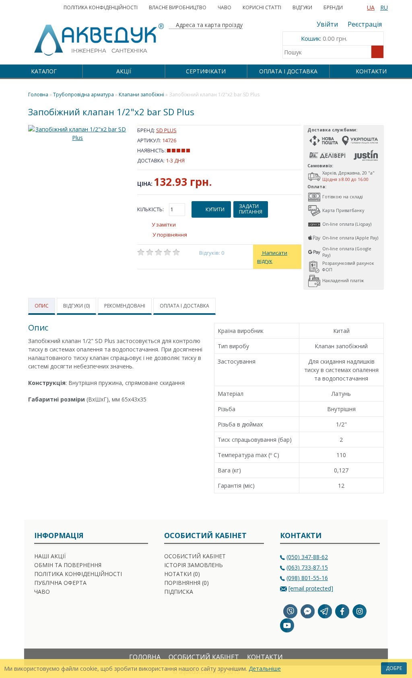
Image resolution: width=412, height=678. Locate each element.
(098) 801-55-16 (307, 578)
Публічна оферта (60, 582)
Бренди (333, 7)
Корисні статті (262, 7)
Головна (145, 657)
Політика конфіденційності (101, 7)
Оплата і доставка (288, 71)
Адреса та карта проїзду (208, 25)
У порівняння (169, 234)
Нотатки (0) (182, 574)
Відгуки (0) (76, 305)
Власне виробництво (177, 7)
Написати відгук (272, 256)
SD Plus (166, 130)
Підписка (178, 591)
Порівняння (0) (186, 582)
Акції (123, 71)
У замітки (164, 224)
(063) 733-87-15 (307, 567)
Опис (42, 305)
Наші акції (50, 556)
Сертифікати (206, 71)
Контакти (371, 71)
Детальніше (265, 668)
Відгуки (302, 7)
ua (371, 7)
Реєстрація (365, 24)
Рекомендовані (124, 305)
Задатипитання (250, 209)
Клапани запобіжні (141, 94)
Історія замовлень (193, 565)
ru (384, 7)
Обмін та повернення (67, 565)
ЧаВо (224, 7)
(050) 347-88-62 (307, 557)
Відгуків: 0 (212, 252)
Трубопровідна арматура (83, 94)
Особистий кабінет (195, 556)
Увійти (327, 24)
